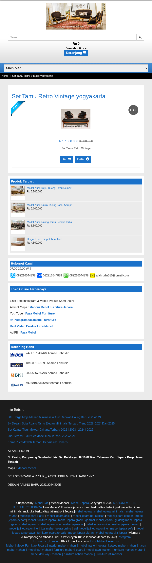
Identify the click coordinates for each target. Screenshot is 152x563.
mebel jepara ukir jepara (112, 532)
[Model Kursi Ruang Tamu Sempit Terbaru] (18, 225)
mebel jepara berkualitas (88, 515)
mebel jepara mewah (125, 524)
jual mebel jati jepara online (90, 528)
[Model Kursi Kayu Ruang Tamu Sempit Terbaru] (18, 191)
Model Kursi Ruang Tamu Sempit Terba (49, 222)
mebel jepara (83, 511)
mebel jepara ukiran (81, 532)
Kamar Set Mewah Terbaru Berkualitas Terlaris (38, 442)
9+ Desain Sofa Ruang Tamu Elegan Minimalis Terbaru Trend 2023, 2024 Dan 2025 (61, 423)
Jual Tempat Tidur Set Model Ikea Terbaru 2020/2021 (41, 436)
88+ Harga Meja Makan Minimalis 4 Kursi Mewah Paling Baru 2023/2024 (54, 417)
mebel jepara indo (49, 524)
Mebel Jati (41, 503)
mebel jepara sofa (121, 528)
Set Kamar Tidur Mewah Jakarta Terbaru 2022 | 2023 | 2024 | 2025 (50, 429)
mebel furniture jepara (42, 520)
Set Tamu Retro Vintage (76, 148)
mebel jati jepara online (23, 528)
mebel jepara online (97, 524)
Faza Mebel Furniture (40, 313)
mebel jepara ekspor (120, 515)
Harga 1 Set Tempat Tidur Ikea (44, 239)
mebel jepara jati (73, 524)
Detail (81, 159)
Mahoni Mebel (26, 468)
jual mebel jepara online (56, 528)
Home (5, 75)
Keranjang (74, 53)
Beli (65, 159)
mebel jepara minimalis (109, 511)
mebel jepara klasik (32, 515)
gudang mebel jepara (128, 520)
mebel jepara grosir (70, 520)
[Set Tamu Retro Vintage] (75, 118)
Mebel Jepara (80, 503)
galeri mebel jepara (23, 524)
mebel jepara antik (58, 515)
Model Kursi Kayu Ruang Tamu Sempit (49, 187)
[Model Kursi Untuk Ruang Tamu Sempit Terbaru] (18, 208)
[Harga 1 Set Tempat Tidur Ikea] (18, 241)
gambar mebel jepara (99, 520)
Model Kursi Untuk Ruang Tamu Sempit (49, 205)
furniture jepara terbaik (51, 532)
